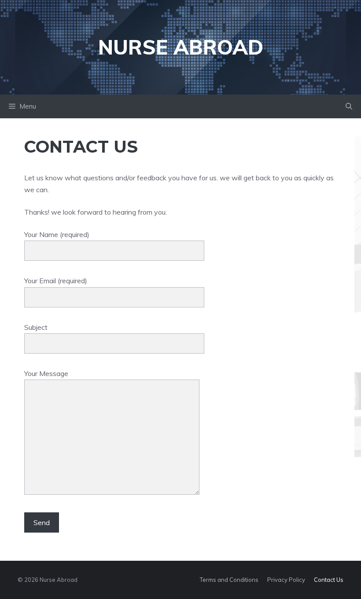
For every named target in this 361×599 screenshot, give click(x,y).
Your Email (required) (55, 280)
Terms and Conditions (229, 579)
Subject (36, 327)
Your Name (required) (56, 234)
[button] (349, 106)
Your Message (46, 373)
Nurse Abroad (180, 47)
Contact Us (328, 579)
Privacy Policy (286, 579)
